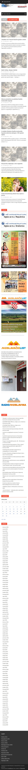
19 (13, 511)
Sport (2, 756)
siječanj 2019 (5, 707)
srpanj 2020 (5, 671)
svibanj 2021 (5, 651)
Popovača (3, 752)
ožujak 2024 (5, 584)
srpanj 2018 (5, 719)
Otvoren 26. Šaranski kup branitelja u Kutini (12, 428)
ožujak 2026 (5, 537)
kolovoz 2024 (5, 574)
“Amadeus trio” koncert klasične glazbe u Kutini (13, 39)
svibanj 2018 (5, 722)
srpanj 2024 (5, 576)
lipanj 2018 (5, 720)
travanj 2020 (5, 677)
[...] (11, 48)
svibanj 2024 (5, 580)
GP (11, 41)
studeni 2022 (5, 616)
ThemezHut (22, 768)
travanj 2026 (5, 535)
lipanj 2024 (5, 578)
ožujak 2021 (5, 655)
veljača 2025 (5, 562)
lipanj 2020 (5, 673)
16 (2, 511)
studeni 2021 (5, 639)
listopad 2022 (6, 618)
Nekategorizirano (5, 744)
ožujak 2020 (5, 679)
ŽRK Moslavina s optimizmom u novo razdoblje (13, 460)
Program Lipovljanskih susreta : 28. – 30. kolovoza (13, 441)
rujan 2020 (5, 667)
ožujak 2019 (5, 703)
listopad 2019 (6, 689)
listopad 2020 (6, 665)
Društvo (3, 737)
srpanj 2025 (5, 552)
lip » (5, 519)
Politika (3, 750)
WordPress (10, 768)
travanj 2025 (5, 558)
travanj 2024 (5, 582)
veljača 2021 (5, 657)
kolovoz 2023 (5, 598)
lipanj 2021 (5, 649)
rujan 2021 (5, 643)
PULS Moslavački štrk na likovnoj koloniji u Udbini (13, 456)
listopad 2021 (6, 641)
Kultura (3, 740)
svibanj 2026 (5, 533)
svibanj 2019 (5, 699)
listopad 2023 (6, 594)
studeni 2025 (5, 545)
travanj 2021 (5, 653)
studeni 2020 (5, 663)
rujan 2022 (5, 620)
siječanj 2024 (5, 588)
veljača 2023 (5, 610)
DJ (11, 102)
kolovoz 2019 (5, 693)
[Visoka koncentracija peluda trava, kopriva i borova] (14, 184)
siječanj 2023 (5, 612)
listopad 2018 (6, 713)
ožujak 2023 (5, 608)
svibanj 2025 (5, 556)
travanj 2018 (5, 724)
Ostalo (2, 748)
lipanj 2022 (5, 626)
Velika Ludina (4, 758)
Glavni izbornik (7, 14)
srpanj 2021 (5, 647)
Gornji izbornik (7, 1)
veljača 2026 (5, 539)
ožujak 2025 (5, 560)
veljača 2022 (5, 634)
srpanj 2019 (5, 695)
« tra (2, 519)
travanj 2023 (5, 606)
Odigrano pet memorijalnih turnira (10, 476)
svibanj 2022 (5, 628)
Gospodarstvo (4, 738)
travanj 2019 (5, 701)
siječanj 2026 (5, 541)
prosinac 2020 (6, 661)
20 (17, 511)
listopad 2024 (6, 570)
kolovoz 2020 (5, 669)
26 (13, 513)
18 (10, 511)
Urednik (12, 71)
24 (6, 513)
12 (13, 509)
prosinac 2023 (6, 590)
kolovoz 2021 (5, 645)
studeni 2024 (5, 568)
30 (2, 515)
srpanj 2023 (5, 600)
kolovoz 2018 (5, 717)
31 (6, 515)
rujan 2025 (5, 548)
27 (17, 513)
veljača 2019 (5, 705)
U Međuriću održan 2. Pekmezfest (10, 486)
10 (6, 509)
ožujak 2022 (5, 632)
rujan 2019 (5, 691)
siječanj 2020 (5, 683)
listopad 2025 (6, 547)
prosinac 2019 (6, 685)
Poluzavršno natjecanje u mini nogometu (11, 163)
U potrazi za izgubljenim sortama (10, 432)
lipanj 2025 (5, 554)
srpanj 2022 (5, 624)
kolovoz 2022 (5, 622)
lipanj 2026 (5, 531)
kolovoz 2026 (5, 527)
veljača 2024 (5, 586)
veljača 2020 (5, 681)
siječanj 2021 (5, 659)
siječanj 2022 (5, 635)
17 (6, 511)
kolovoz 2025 (5, 550)
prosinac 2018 (6, 709)
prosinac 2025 (6, 543)
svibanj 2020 (5, 675)
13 (17, 509)
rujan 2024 (5, 572)
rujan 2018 (5, 715)
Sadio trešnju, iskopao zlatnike (9, 70)
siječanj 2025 (5, 564)
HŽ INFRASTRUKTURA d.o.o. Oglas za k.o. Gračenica (14, 421)
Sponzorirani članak (5, 754)
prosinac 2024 (6, 566)
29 (24, 513)
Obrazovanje (4, 746)
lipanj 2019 (5, 697)
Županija (3, 760)
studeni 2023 (5, 592)
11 (10, 509)
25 (10, 513)
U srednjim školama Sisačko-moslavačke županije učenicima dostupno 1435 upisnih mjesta (12, 132)
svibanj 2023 (5, 604)
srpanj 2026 (5, 529)
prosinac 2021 (6, 637)
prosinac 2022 (6, 614)
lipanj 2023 (5, 602)
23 (2, 513)
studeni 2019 (5, 687)
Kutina (2, 742)
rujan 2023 (5, 596)
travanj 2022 (5, 630)
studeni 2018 (5, 711)
